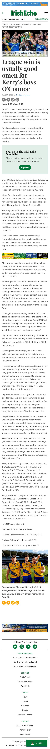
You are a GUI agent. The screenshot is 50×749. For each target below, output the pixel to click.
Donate (39, 743)
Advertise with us (25, 682)
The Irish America (25, 715)
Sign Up (25, 167)
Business (25, 706)
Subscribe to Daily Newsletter (25, 657)
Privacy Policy (25, 730)
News (25, 697)
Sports (25, 701)
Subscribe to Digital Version (25, 666)
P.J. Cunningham (22, 95)
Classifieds (25, 686)
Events (25, 710)
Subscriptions (25, 734)
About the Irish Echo (25, 725)
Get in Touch (25, 677)
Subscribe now (41, 19)
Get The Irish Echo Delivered (25, 662)
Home (4, 25)
